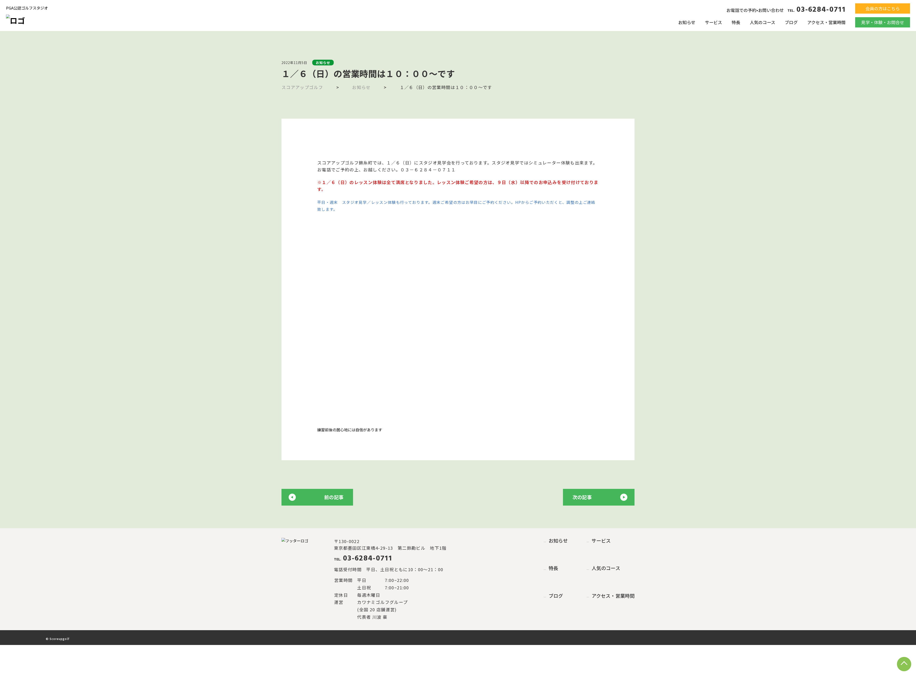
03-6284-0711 (816, 10)
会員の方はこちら (882, 8)
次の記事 (582, 497)
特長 (736, 22)
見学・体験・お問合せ (882, 22)
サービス (713, 22)
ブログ (791, 22)
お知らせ (686, 22)
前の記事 (334, 497)
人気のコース (762, 22)
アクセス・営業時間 (826, 22)
